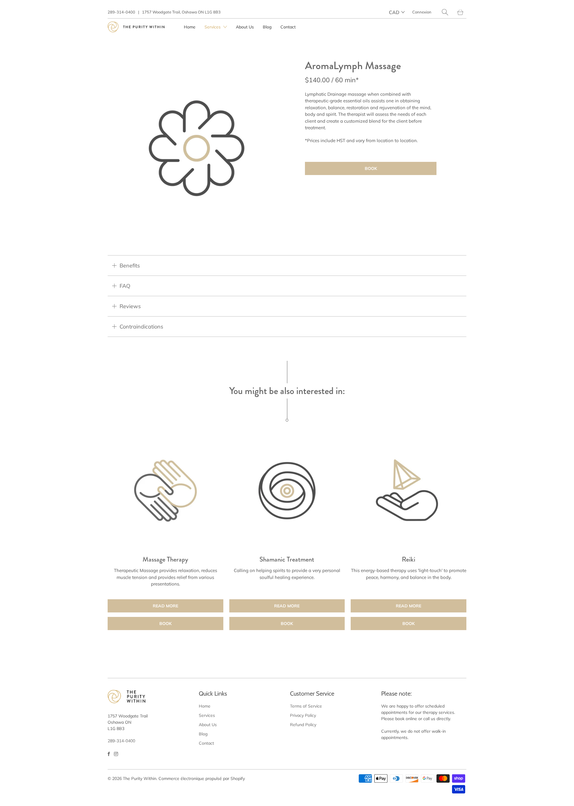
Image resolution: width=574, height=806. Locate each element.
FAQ (125, 285)
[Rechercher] (445, 12)
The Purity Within (139, 778)
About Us (245, 27)
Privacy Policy (303, 715)
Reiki (408, 491)
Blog (267, 27)
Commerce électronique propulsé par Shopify (201, 778)
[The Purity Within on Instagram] (116, 754)
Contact (288, 27)
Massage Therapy (165, 491)
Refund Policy (303, 724)
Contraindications (141, 326)
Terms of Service (306, 706)
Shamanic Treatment (287, 491)
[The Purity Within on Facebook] (109, 754)
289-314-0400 (121, 12)
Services (213, 27)
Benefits (130, 265)
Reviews (130, 306)
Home (190, 27)
